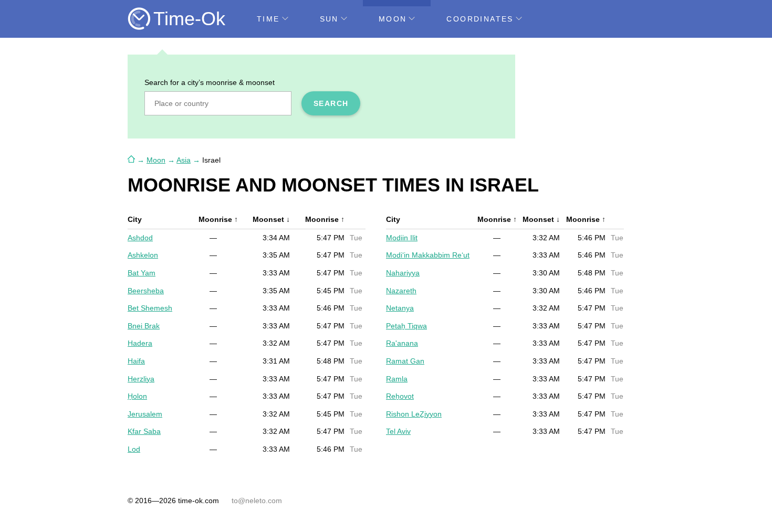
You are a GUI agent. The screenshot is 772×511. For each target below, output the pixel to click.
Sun (329, 19)
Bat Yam (141, 273)
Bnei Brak (144, 326)
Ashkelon (143, 255)
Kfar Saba (144, 431)
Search (331, 103)
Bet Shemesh (150, 308)
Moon (393, 19)
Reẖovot (400, 396)
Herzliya (141, 379)
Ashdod (140, 237)
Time (268, 19)
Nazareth (401, 290)
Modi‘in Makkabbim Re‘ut (428, 255)
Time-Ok (189, 18)
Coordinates (479, 19)
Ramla (397, 379)
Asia (183, 160)
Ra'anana (402, 343)
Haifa (136, 361)
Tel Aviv (398, 431)
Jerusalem (145, 414)
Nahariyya (403, 273)
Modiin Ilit (402, 237)
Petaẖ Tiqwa (406, 326)
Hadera (140, 343)
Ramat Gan (405, 361)
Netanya (400, 308)
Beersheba (146, 290)
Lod (134, 449)
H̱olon (137, 396)
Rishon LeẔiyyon (414, 414)
